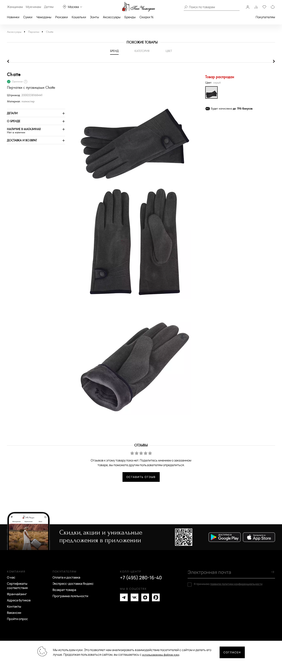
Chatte (49, 32)
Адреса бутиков (19, 600)
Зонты (94, 17)
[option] (133, 128)
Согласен (232, 652)
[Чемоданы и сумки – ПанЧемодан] (138, 7)
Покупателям (265, 17)
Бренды (130, 17)
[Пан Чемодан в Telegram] (124, 597)
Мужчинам (33, 7)
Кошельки (79, 17)
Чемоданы (43, 17)
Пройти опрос (17, 619)
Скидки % (147, 17)
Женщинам (15, 7)
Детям (48, 7)
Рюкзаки (61, 17)
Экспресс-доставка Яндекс (73, 583)
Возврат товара (64, 590)
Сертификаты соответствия (17, 585)
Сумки (27, 17)
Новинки (13, 17)
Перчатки (33, 32)
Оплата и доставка (66, 577)
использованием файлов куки (160, 654)
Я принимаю (228, 584)
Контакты (14, 606)
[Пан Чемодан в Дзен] (145, 597)
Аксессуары (112, 17)
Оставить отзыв (140, 477)
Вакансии (14, 613)
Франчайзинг (17, 594)
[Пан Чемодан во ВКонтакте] (134, 597)
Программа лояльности (70, 596)
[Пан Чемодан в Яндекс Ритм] (156, 597)
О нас (11, 577)
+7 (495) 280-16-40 (141, 577)
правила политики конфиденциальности (236, 584)
